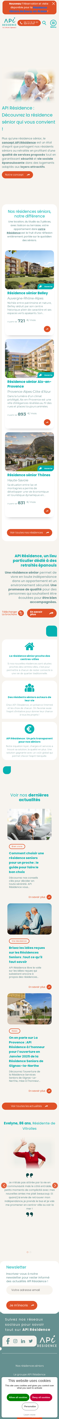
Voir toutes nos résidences (26, 532)
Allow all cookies (18, 1397)
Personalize (30, 1406)
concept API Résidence (19, 142)
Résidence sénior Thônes (28, 475)
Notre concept (14, 174)
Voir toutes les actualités (26, 1106)
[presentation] (4, 1185)
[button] (27, 1252)
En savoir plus (36, 613)
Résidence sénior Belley (27, 293)
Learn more (29, 1414)
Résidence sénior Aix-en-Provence (29, 384)
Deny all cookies (41, 1397)
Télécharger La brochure (9, 613)
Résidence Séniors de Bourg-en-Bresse (28, 9)
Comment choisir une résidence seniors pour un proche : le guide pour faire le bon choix (26, 862)
